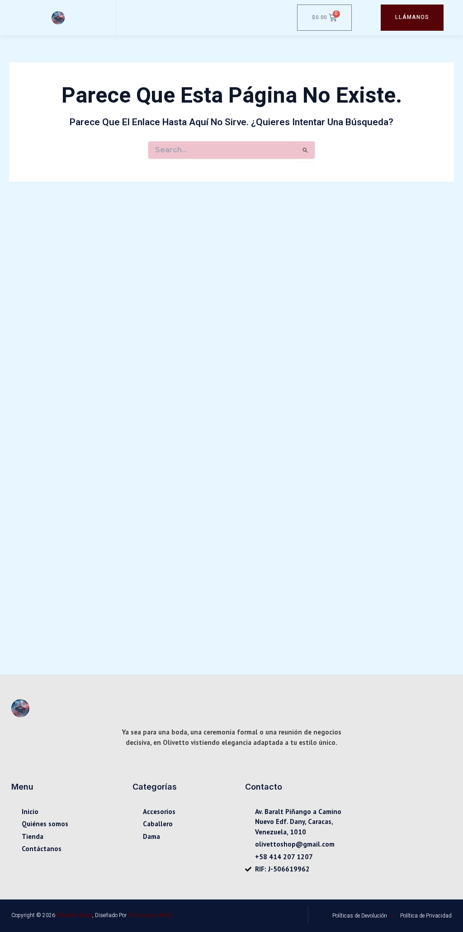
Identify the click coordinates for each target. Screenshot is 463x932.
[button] (123, 17)
